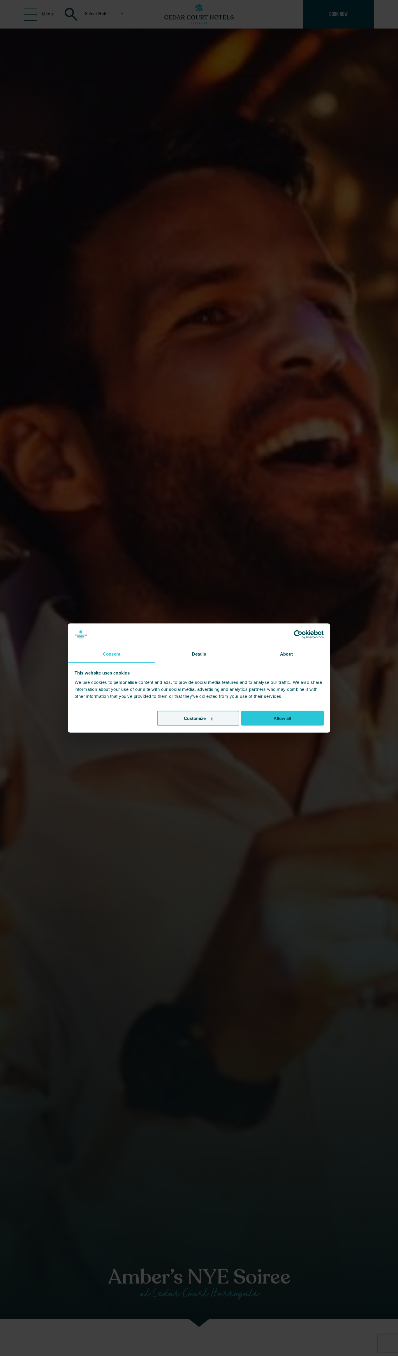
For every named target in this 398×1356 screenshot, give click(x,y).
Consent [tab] (111, 653)
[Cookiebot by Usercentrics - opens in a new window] (298, 634)
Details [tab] (199, 653)
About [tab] (286, 653)
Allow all (282, 718)
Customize (195, 718)
